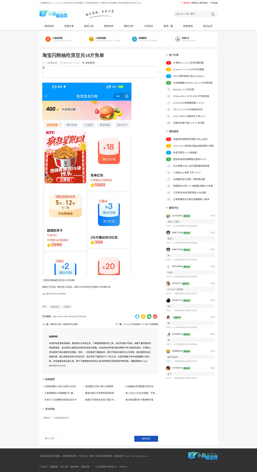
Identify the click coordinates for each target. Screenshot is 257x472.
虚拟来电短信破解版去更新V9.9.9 (187, 159)
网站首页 (49, 26)
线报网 (67, 307)
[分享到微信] (149, 316)
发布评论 (146, 439)
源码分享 (128, 26)
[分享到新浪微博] (155, 316)
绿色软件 (108, 26)
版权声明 (74, 467)
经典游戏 (188, 26)
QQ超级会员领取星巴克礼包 (139, 386)
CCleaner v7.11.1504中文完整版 (186, 69)
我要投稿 (54, 467)
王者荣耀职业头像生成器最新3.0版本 (188, 199)
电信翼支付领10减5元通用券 (99, 386)
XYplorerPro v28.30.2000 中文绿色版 (188, 96)
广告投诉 (185, 3)
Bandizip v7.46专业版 (181, 89)
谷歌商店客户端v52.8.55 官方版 (185, 123)
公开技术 (148, 26)
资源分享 (69, 26)
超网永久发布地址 (199, 3)
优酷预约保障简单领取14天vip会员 (188, 139)
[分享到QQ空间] (143, 316)
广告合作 (43, 467)
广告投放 (213, 3)
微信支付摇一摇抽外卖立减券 (64, 324)
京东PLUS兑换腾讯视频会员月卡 (60, 400)
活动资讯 (90, 63)
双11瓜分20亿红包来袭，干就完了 (142, 393)
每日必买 (208, 26)
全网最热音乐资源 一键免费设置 (186, 179)
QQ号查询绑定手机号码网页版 (185, 226)
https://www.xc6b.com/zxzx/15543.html (69, 316)
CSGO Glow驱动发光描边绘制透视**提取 (191, 146)
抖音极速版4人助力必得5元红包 (60, 386)
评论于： (169, 226)
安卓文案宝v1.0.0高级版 (182, 152)
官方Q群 (64, 467)
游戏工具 (89, 26)
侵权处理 (85, 467)
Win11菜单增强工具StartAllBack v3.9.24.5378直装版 (185, 76)
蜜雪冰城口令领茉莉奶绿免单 (99, 393)
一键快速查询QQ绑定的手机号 (185, 294)
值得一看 (168, 26)
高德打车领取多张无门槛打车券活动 (101, 400)
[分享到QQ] (137, 316)
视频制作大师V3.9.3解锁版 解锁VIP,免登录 (189, 186)
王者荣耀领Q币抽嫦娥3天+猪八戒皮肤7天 (60, 393)
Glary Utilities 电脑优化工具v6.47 (187, 116)
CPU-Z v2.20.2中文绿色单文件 (185, 109)
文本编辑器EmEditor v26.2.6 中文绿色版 (190, 83)
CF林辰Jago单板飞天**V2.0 (184, 172)
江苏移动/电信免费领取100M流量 (187, 192)
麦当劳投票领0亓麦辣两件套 (139, 400)
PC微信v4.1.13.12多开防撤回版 (186, 63)
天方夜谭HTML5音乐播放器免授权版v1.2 (188, 166)
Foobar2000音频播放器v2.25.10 (186, 103)
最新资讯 (55, 307)
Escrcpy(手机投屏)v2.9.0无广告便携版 (141, 324)
